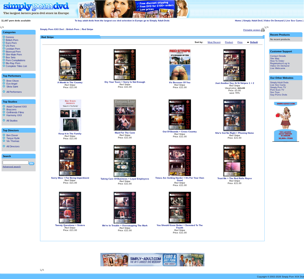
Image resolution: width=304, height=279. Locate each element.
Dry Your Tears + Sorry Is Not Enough (125, 82)
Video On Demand (274, 20)
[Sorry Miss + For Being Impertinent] (70, 175)
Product (229, 42)
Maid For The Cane (125, 132)
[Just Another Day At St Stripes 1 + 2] (234, 80)
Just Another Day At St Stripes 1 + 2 (234, 83)
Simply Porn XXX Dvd (52, 29)
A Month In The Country (70, 82)
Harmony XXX (13, 115)
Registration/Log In (280, 63)
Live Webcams (277, 68)
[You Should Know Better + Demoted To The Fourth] (180, 222)
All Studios (11, 120)
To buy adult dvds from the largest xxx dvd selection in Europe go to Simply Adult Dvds (122, 20)
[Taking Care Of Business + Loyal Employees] (125, 176)
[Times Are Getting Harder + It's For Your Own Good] (180, 175)
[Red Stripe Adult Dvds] (248, 42)
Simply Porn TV (278, 87)
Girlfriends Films (14, 112)
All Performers (13, 92)
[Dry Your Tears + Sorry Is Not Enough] (125, 79)
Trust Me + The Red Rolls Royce (234, 178)
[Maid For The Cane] (125, 130)
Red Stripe (87, 29)
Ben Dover (11, 135)
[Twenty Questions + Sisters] (70, 222)
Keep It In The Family (70, 133)
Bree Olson (12, 80)
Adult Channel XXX (16, 106)
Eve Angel (11, 83)
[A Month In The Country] (70, 80)
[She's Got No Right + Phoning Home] (234, 130)
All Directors (12, 146)
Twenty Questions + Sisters (70, 225)
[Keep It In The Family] (70, 131)
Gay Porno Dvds (278, 94)
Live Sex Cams (294, 20)
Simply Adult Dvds (279, 82)
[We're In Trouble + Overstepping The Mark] (125, 223)
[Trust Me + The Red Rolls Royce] (234, 175)
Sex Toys (275, 92)
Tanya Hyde (12, 138)
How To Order (277, 61)
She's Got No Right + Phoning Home (234, 133)
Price (240, 42)
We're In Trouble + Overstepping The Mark (125, 225)
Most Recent (214, 42)
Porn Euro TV (277, 90)
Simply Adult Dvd (252, 20)
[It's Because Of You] (180, 80)
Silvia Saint (11, 86)
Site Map (274, 58)
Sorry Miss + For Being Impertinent (70, 178)
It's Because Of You (179, 82)
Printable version (252, 30)
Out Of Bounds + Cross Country (180, 131)
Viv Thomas (12, 141)
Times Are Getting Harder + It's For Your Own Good (179, 179)
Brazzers (10, 109)
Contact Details (278, 56)
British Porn (72, 29)
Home (238, 20)
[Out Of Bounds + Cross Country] (180, 129)
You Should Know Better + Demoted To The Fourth (180, 226)
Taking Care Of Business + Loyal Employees (125, 179)
